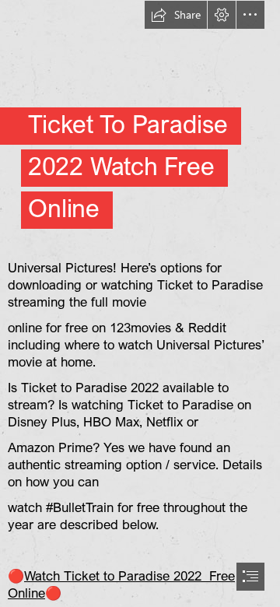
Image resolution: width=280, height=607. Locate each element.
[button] (176, 15)
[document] (140, 303)
